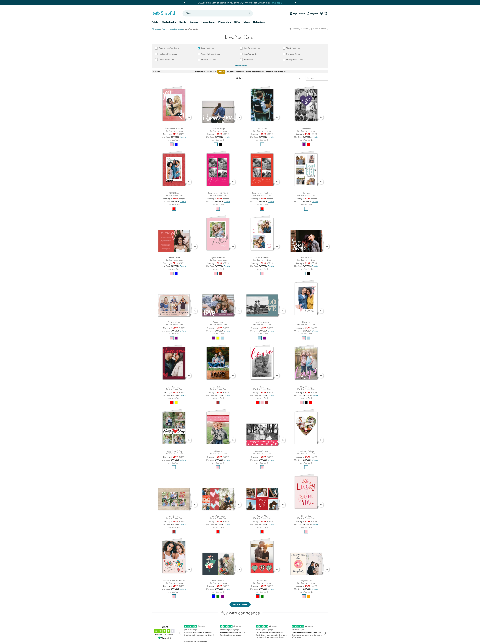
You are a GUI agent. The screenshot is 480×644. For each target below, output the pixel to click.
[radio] (172, 144)
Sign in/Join (299, 13)
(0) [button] (301, 28)
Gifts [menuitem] (237, 21)
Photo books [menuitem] (169, 21)
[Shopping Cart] (325, 13)
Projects (314, 13)
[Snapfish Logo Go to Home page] (164, 13)
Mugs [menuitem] (247, 21)
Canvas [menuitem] (194, 21)
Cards (164, 28)
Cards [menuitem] (182, 21)
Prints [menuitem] (155, 21)
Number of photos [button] (234, 72)
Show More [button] (240, 66)
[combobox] (217, 13)
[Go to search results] (249, 13)
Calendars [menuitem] (259, 21)
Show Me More (240, 604)
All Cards (156, 28)
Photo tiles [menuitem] (224, 21)
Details (183, 137)
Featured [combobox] (310, 78)
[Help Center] (321, 13)
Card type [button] (199, 72)
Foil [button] (220, 72)
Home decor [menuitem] (208, 21)
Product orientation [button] (274, 72)
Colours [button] (210, 72)
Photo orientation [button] (254, 72)
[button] (174, 104)
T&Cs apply (266, 2)
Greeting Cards (176, 28)
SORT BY (300, 78)
